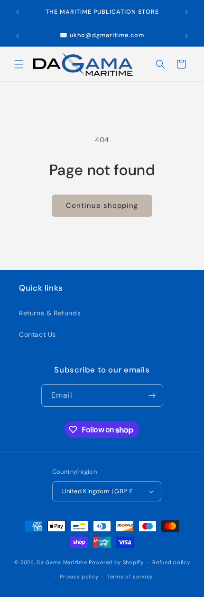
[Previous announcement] (17, 12)
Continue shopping (102, 205)
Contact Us (37, 334)
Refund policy (171, 562)
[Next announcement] (186, 12)
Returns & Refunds (50, 313)
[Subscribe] (152, 395)
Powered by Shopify (116, 562)
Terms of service (130, 576)
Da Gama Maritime (62, 562)
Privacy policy (79, 576)
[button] (19, 64)
